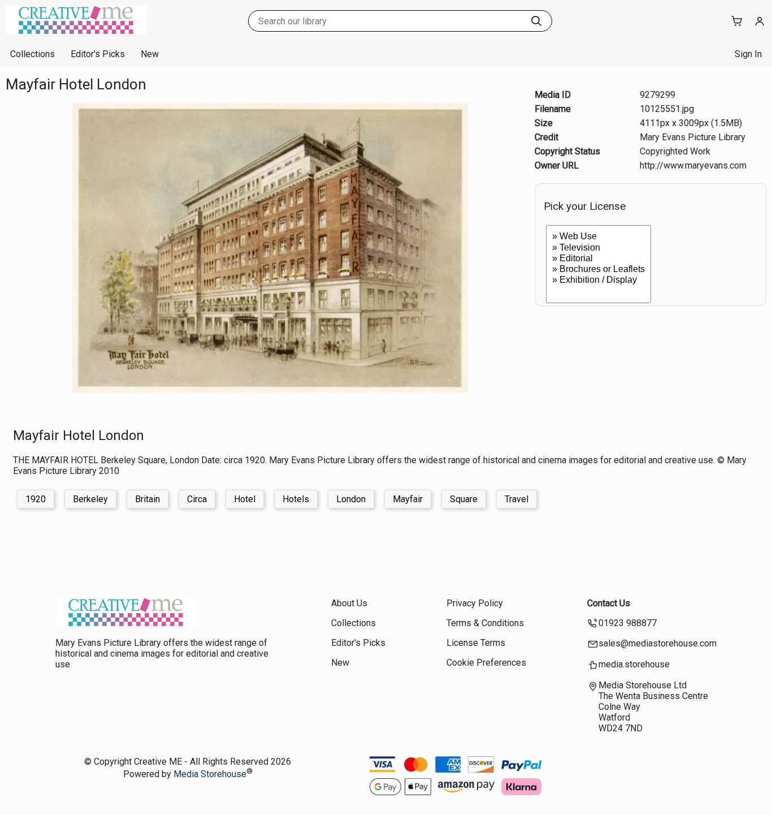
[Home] (76, 30)
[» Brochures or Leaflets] (598, 269)
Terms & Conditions (485, 623)
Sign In (748, 54)
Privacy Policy (474, 603)
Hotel (244, 499)
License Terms (475, 642)
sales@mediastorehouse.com (657, 643)
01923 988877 (627, 623)
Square (464, 499)
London (351, 499)
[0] (598, 291)
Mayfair (408, 499)
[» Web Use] (598, 236)
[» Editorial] (598, 258)
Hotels (296, 499)
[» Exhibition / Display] (598, 280)
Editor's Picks (98, 54)
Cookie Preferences (486, 662)
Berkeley (90, 499)
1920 (35, 499)
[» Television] (598, 248)
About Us (349, 603)
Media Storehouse (210, 774)
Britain (147, 499)
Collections (32, 54)
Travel (516, 499)
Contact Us (608, 603)
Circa (197, 499)
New (150, 54)
